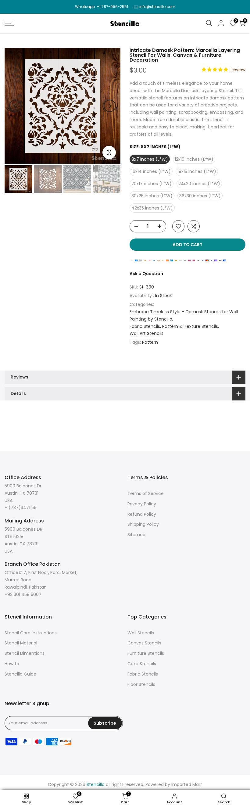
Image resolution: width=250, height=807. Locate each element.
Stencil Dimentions (25, 653)
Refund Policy (141, 514)
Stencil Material (21, 643)
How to (12, 664)
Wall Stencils (140, 633)
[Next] (110, 106)
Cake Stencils (141, 664)
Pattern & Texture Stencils (190, 326)
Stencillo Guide (20, 674)
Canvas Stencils (144, 643)
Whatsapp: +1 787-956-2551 (101, 6)
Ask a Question (146, 274)
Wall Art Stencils (146, 333)
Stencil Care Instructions (31, 633)
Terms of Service (145, 493)
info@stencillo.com (157, 6)
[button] (215, 69)
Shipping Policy (143, 524)
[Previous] (15, 106)
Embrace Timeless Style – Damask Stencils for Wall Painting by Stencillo (184, 315)
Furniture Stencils (145, 653)
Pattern (150, 342)
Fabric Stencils (145, 326)
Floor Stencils (141, 684)
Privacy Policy (141, 504)
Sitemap (136, 535)
